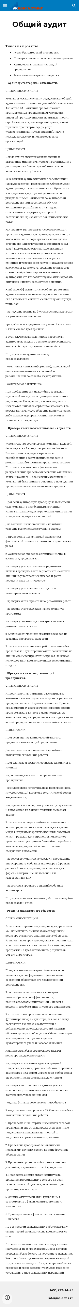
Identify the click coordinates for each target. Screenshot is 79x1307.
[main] (39, 24)
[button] (5, 5)
